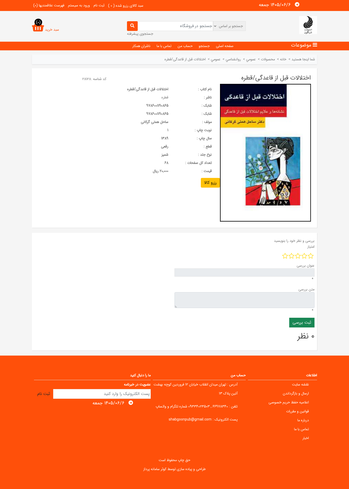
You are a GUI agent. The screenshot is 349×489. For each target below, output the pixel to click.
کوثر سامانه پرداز (154, 469)
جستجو (204, 46)
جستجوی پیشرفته (140, 34)
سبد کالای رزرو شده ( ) (125, 5)
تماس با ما (164, 46)
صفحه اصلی (225, 46)
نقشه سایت (300, 384)
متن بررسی (306, 289)
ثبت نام (99, 5)
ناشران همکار (141, 46)
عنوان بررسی (306, 265)
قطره (164, 97)
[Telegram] (297, 4)
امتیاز (311, 246)
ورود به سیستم (79, 5)
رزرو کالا (210, 182)
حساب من (185, 46)
